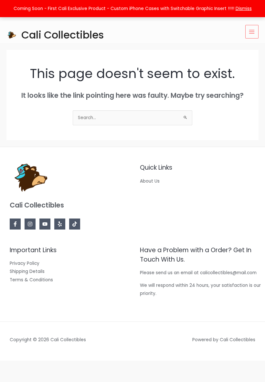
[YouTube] (44, 224)
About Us (150, 181)
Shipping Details (27, 271)
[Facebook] (15, 224)
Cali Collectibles (62, 35)
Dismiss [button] (244, 9)
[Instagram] (30, 224)
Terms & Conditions (31, 280)
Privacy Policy (24, 263)
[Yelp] (59, 224)
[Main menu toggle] (252, 31)
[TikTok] (74, 224)
